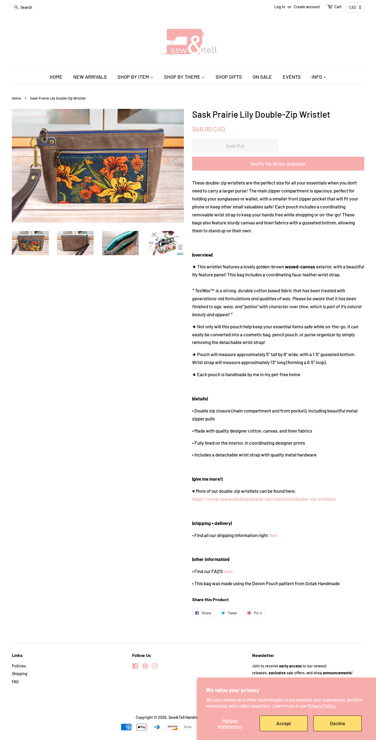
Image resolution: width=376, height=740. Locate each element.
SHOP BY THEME (182, 77)
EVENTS (292, 77)
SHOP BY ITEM (134, 77)
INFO (317, 77)
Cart (338, 6)
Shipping (19, 673)
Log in (279, 6)
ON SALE (262, 77)
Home (16, 98)
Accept (283, 723)
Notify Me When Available (278, 164)
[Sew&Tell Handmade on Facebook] (135, 667)
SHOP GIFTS (229, 77)
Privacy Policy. (321, 705)
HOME (56, 77)
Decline (337, 723)
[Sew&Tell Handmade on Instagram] (155, 667)
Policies (19, 666)
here (273, 535)
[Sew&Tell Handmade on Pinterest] (145, 667)
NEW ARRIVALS (90, 77)
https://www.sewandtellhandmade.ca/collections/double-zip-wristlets (264, 499)
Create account (307, 6)
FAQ (15, 681)
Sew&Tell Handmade (186, 717)
